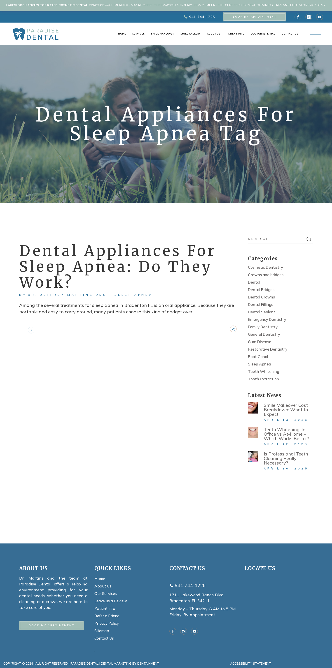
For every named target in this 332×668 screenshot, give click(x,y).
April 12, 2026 (286, 444)
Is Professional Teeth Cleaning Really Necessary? (286, 458)
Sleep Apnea (134, 294)
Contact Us (104, 638)
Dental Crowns (261, 297)
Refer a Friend (106, 615)
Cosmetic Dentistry (265, 267)
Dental (254, 282)
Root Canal (258, 356)
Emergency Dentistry (267, 319)
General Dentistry (264, 334)
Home (99, 578)
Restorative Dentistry (267, 349)
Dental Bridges (261, 289)
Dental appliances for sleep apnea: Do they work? (117, 266)
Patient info (104, 608)
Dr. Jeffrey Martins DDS (67, 294)
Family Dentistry (263, 326)
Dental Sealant (261, 312)
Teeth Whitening (263, 371)
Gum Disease (259, 341)
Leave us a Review (110, 601)
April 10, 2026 (286, 468)
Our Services (105, 593)
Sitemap (101, 630)
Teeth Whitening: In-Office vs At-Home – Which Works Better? (286, 434)
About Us (102, 586)
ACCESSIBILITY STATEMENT (250, 663)
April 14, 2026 (286, 419)
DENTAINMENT (148, 663)
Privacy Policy (106, 623)
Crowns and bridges (265, 274)
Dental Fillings (260, 304)
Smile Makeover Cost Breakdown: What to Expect (286, 409)
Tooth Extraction (263, 379)
